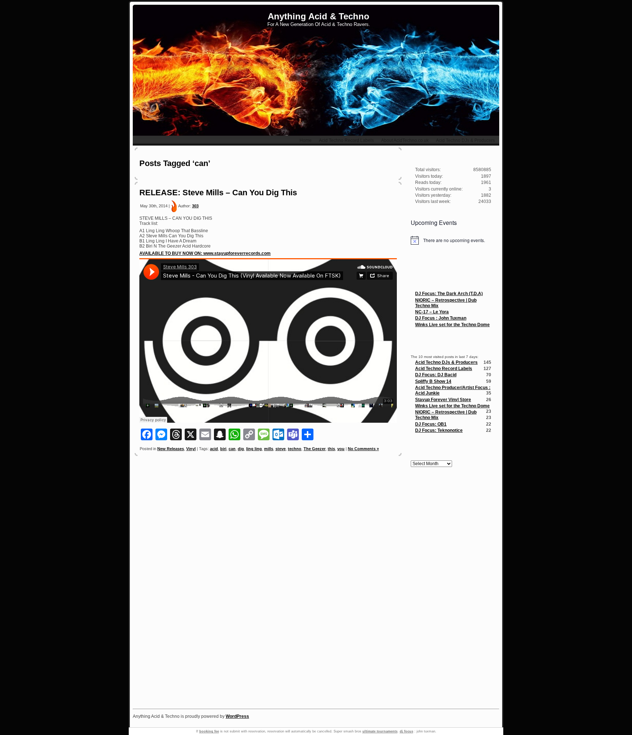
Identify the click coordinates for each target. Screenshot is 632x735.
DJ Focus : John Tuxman (440, 318)
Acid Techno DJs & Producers (446, 362)
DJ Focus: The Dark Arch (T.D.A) (449, 293)
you (341, 448)
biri (223, 448)
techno (294, 448)
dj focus (406, 731)
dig (241, 448)
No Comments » (363, 448)
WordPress (237, 716)
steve (280, 448)
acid (214, 448)
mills (268, 448)
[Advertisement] (451, 589)
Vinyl (191, 448)
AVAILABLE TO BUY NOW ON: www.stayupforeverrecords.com (205, 253)
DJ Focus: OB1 (431, 424)
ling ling (254, 448)
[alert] (451, 240)
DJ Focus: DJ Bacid (435, 374)
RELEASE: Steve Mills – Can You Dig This (218, 192)
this (331, 448)
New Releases (170, 448)
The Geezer (315, 448)
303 (195, 206)
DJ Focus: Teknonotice (439, 430)
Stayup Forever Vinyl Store (443, 399)
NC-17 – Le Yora (432, 311)
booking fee (209, 731)
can (232, 448)
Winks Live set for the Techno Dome (452, 324)
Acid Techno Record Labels (443, 368)
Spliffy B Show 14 (433, 381)
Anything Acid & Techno (318, 16)
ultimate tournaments (380, 731)
